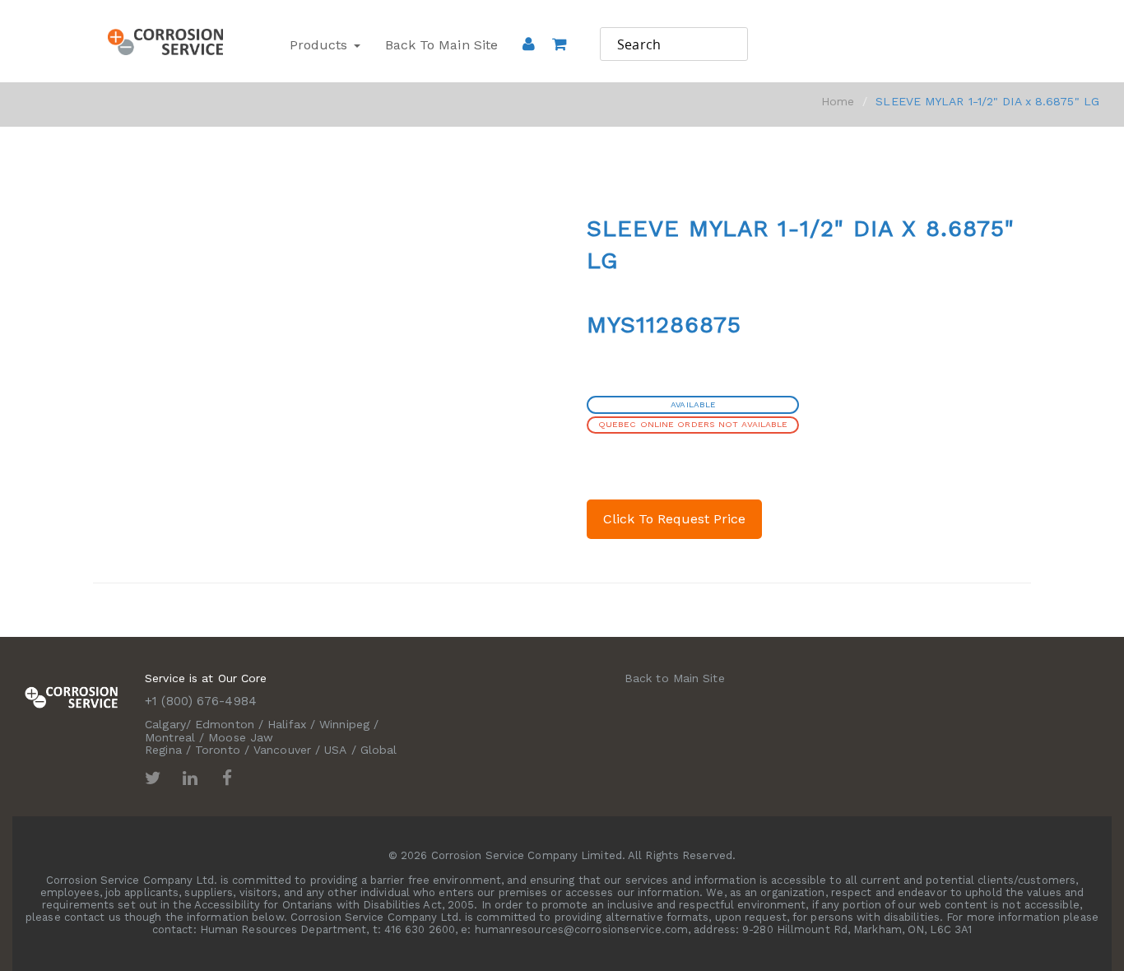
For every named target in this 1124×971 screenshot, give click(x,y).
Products (321, 45)
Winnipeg (344, 724)
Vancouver (282, 749)
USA (335, 749)
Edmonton (224, 724)
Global (378, 749)
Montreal (170, 737)
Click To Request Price (674, 519)
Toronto (217, 749)
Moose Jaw (240, 737)
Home (837, 101)
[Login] (529, 43)
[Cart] (559, 66)
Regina (163, 749)
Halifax (286, 724)
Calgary (165, 724)
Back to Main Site (442, 45)
